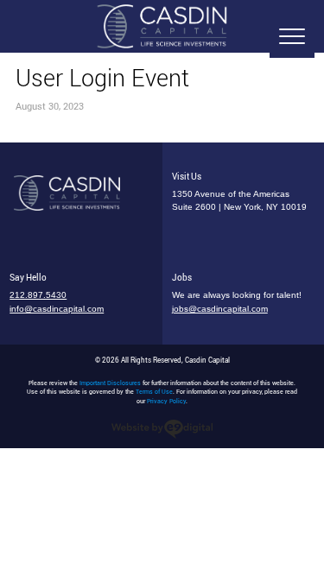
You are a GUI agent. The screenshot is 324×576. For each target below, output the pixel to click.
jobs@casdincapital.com (220, 308)
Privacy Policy (166, 401)
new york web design (162, 429)
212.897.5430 (38, 295)
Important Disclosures (110, 383)
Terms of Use (154, 392)
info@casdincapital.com (57, 308)
